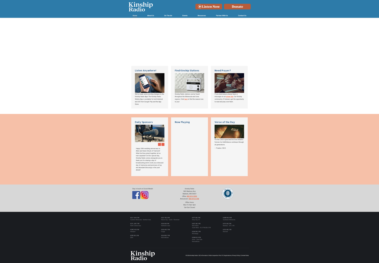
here (186, 99)
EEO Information (203, 241)
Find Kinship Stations (187, 70)
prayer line (229, 96)
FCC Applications (226, 241)
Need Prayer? (223, 70)
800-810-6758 (194, 184)
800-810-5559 (192, 182)
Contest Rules (245, 241)
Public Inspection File (215, 241)
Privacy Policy (236, 241)
